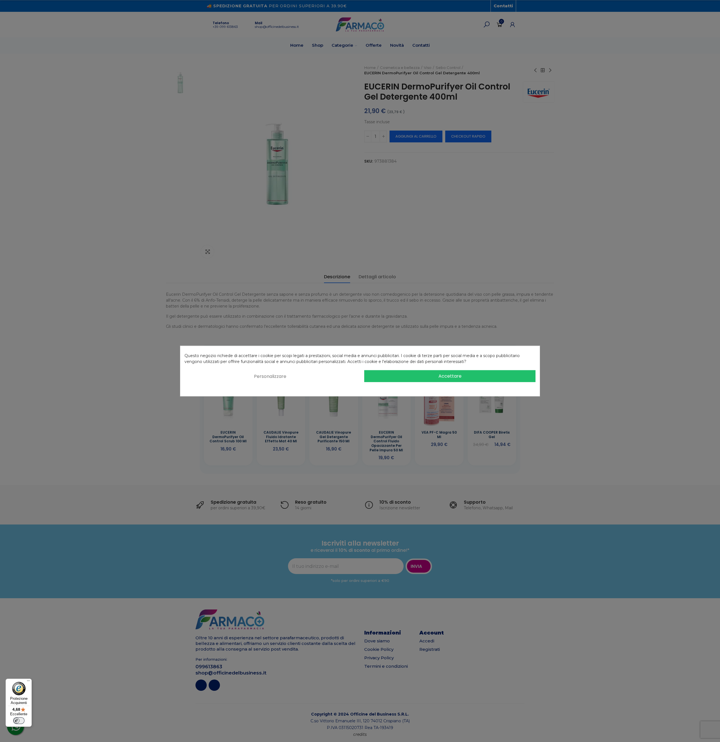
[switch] (18, 720)
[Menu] (28, 682)
